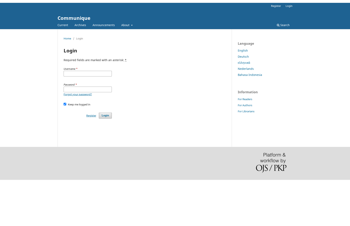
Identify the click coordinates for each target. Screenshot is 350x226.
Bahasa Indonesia (250, 75)
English (243, 50)
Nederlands (246, 69)
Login (289, 6)
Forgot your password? (78, 94)
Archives (80, 25)
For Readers (245, 99)
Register (276, 6)
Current (63, 25)
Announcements (104, 25)
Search (285, 25)
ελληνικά (244, 63)
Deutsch (243, 56)
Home (67, 38)
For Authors (245, 105)
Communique (74, 18)
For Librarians (246, 111)
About (125, 25)
